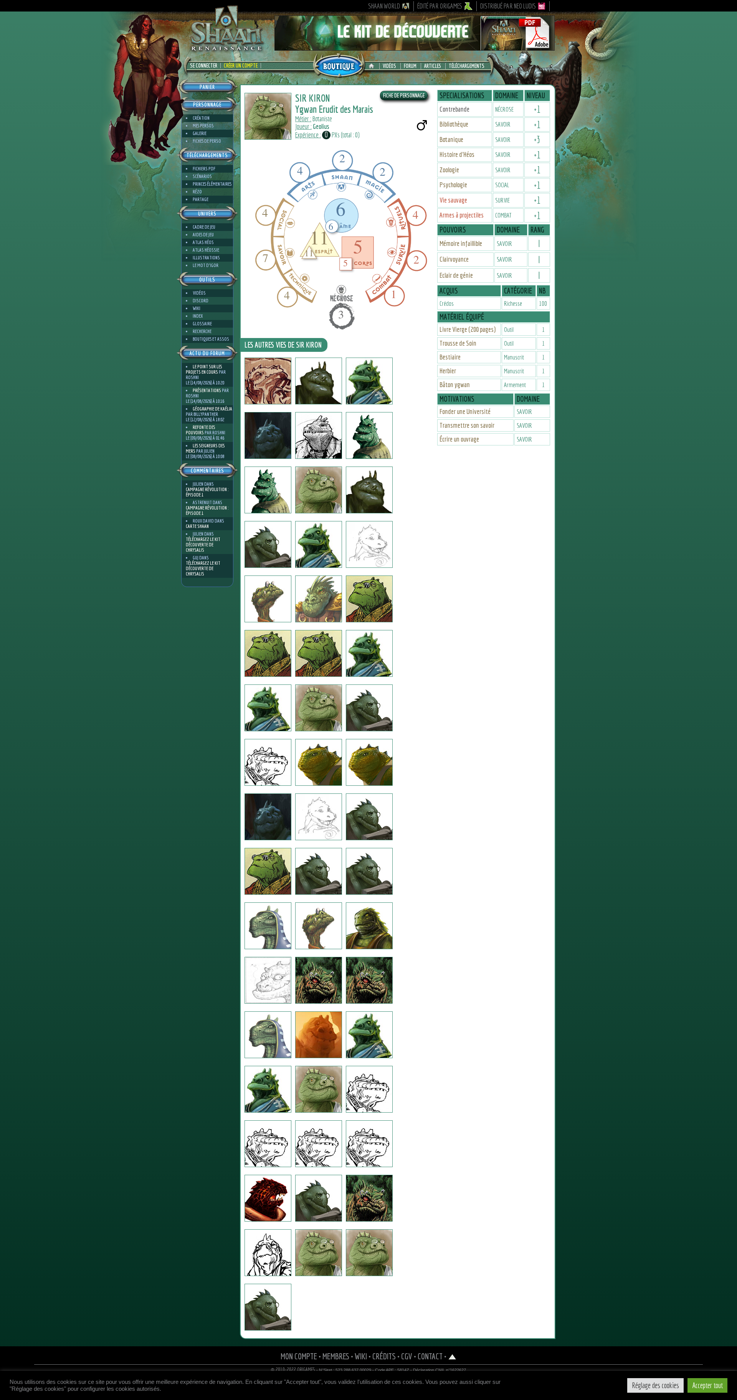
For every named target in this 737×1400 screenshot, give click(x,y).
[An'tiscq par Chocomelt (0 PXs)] (369, 1252)
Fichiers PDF (204, 168)
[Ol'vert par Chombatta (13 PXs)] (318, 980)
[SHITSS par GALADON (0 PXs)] (268, 1252)
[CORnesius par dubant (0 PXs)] (318, 599)
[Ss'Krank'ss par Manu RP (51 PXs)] (318, 925)
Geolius (321, 126)
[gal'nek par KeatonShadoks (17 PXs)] (369, 871)
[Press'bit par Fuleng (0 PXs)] (318, 490)
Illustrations (206, 258)
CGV (406, 1356)
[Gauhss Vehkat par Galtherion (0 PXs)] (318, 435)
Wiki (196, 308)
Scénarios (202, 176)
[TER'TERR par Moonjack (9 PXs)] (268, 1034)
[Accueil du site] (373, 66)
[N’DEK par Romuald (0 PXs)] (268, 1143)
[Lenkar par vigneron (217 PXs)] (268, 1198)
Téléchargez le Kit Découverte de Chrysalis (203, 544)
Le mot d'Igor (205, 265)
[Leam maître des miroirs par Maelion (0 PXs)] (318, 871)
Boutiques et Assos (211, 339)
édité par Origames (440, 6)
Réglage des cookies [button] (655, 1385)
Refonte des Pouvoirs (200, 429)
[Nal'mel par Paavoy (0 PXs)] (268, 925)
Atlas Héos (203, 242)
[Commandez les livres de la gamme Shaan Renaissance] (339, 64)
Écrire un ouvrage (459, 439)
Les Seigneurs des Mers (205, 448)
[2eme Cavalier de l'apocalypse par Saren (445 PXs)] (369, 1198)
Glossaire (202, 324)
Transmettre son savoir (467, 425)
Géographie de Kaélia (212, 409)
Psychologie (453, 185)
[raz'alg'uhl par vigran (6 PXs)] (369, 435)
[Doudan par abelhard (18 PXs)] (268, 1307)
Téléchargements (466, 66)
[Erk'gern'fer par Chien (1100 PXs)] (268, 816)
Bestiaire (450, 357)
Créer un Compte (241, 65)
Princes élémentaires (212, 184)
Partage (200, 199)
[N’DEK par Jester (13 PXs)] (369, 1089)
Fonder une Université (465, 411)
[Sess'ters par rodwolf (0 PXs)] (268, 599)
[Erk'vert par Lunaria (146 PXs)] (369, 1143)
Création (201, 118)
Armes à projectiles (462, 215)
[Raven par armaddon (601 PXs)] (268, 762)
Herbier (448, 371)
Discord (200, 300)
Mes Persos (203, 126)
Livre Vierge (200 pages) (468, 329)
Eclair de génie (456, 275)
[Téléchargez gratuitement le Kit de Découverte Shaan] (414, 47)
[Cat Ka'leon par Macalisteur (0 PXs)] (369, 544)
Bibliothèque (454, 124)
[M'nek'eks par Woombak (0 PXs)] (268, 490)
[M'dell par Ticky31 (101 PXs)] (318, 762)
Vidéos (389, 66)
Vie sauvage (453, 200)
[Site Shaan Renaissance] (226, 50)
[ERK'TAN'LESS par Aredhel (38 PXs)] (369, 816)
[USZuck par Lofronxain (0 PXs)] (369, 925)
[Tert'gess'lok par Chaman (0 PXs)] (369, 381)
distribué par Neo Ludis (508, 6)
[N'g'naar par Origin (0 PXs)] (369, 490)
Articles (432, 66)
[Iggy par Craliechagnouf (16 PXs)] (318, 1252)
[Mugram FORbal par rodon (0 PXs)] (268, 871)
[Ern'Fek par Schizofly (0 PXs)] (268, 653)
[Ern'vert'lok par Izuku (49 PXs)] (369, 762)
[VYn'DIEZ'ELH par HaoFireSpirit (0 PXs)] (318, 1034)
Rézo (197, 192)
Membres (335, 1356)
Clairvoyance (454, 259)
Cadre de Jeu (204, 227)
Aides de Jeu (203, 234)
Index (198, 316)
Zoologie (449, 170)
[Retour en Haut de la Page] (452, 1356)
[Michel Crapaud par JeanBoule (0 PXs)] (318, 816)
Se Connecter (203, 65)
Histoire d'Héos (457, 154)
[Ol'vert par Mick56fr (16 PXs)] (369, 980)
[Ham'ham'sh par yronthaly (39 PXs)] (268, 435)
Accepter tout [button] (707, 1385)
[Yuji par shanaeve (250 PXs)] (318, 707)
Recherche (202, 331)
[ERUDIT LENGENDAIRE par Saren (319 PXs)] (318, 1198)
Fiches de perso (207, 141)
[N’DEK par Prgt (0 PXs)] (318, 1143)
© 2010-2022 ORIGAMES (293, 1370)
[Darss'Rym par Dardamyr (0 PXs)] (268, 544)
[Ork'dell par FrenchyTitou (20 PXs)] (318, 1089)
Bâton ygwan (455, 385)
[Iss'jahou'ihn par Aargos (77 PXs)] (369, 653)
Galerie (200, 133)
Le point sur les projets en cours (204, 369)
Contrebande (454, 109)
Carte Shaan (197, 526)
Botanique (451, 139)
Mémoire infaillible (461, 243)
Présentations (207, 390)
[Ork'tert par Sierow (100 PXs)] (369, 707)
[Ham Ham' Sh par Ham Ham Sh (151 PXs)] (318, 381)
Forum (410, 66)
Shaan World (384, 6)
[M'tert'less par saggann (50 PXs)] (318, 544)
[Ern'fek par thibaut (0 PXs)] (369, 599)
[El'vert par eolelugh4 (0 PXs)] (318, 653)
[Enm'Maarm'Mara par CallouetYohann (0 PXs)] (268, 980)
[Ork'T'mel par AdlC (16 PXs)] (369, 1034)
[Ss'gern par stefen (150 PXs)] (268, 381)
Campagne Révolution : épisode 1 (207, 492)
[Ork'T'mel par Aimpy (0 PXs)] (268, 1089)
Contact (430, 1356)
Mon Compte (299, 1356)
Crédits (384, 1356)
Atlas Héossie (206, 250)
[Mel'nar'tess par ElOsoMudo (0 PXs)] (268, 707)
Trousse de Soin (458, 343)
